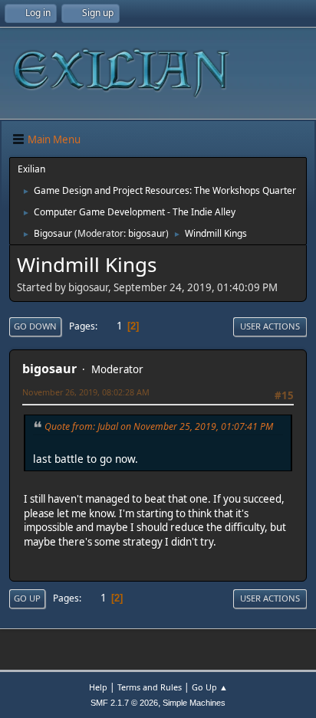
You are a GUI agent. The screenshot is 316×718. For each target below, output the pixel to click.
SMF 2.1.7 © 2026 (124, 702)
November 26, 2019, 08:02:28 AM (86, 392)
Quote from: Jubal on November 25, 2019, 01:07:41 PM (158, 426)
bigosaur (147, 233)
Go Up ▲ (210, 687)
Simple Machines (194, 702)
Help (98, 687)
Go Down (35, 326)
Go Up (27, 598)
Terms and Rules (149, 687)
